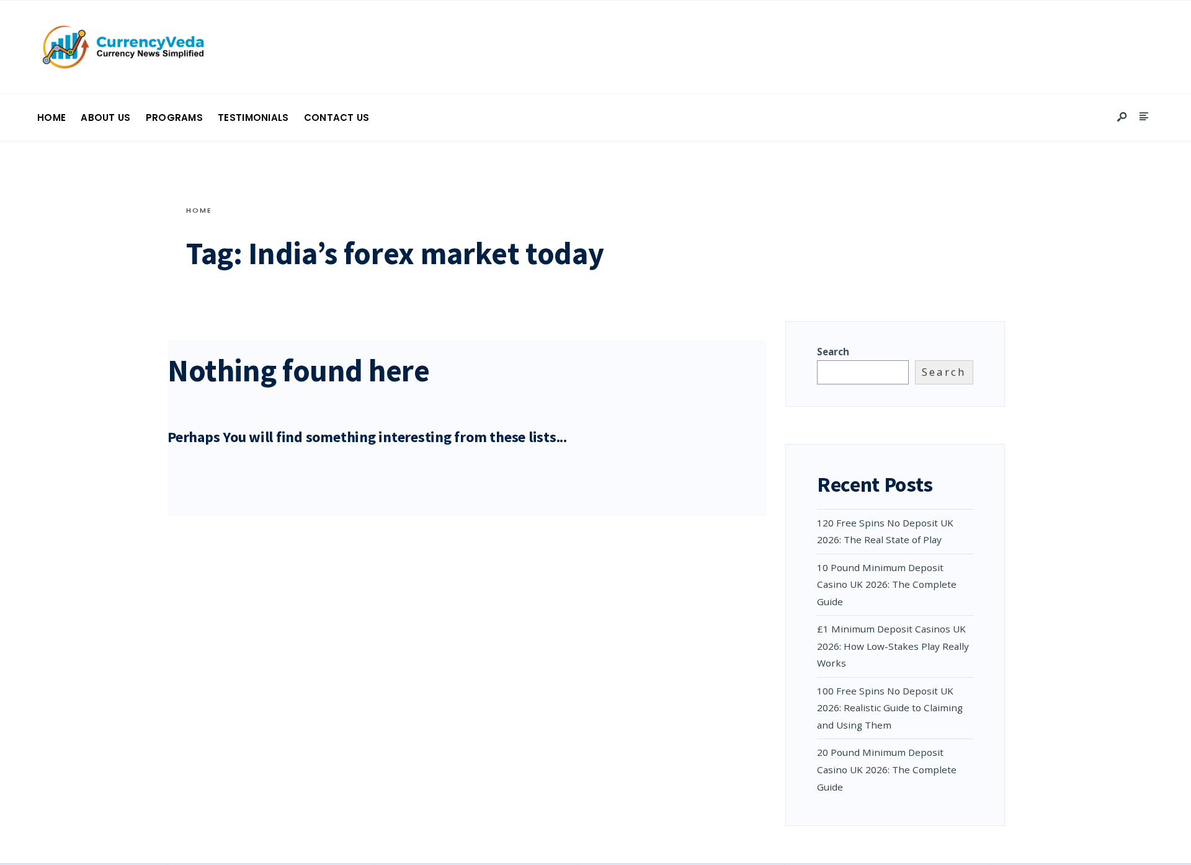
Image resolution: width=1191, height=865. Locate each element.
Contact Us (337, 117)
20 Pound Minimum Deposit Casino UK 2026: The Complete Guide (887, 769)
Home (51, 117)
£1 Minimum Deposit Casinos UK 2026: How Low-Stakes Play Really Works (893, 646)
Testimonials (253, 117)
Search (833, 351)
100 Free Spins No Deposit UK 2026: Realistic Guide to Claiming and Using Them (890, 708)
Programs (174, 117)
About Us (105, 117)
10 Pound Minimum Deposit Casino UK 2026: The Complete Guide (887, 584)
